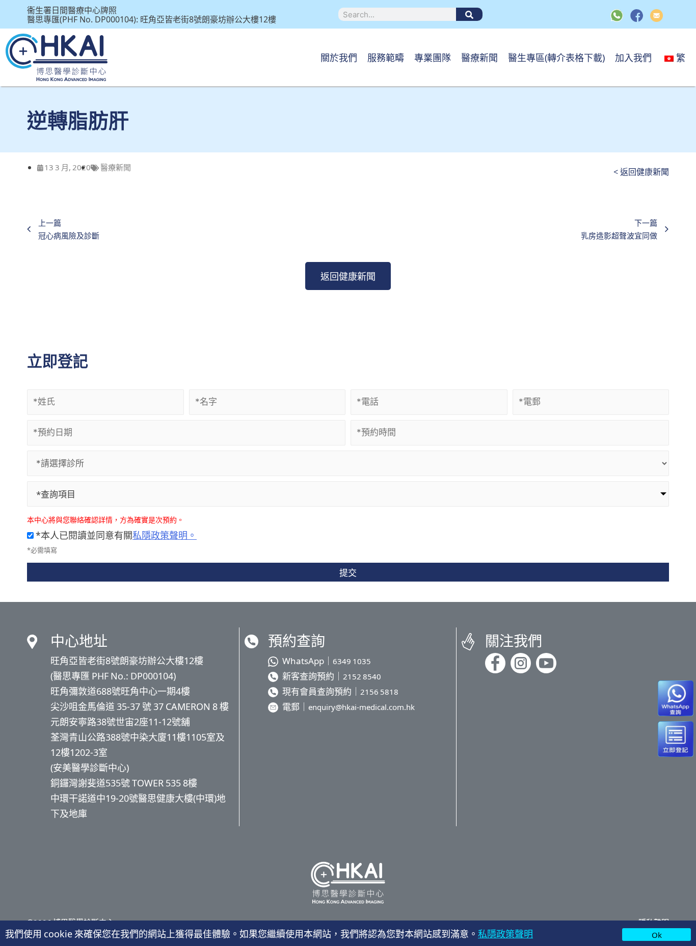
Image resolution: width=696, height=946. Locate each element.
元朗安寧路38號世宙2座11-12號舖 (120, 721)
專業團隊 (432, 57)
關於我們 (338, 57)
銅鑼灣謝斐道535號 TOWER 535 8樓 (123, 782)
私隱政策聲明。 (164, 534)
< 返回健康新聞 (641, 171)
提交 (348, 572)
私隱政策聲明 (505, 933)
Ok (657, 934)
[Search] (469, 14)
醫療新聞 (479, 57)
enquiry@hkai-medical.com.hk (361, 706)
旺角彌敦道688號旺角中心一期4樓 (120, 690)
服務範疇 (385, 57)
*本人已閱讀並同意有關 (115, 534)
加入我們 (633, 57)
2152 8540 (362, 676)
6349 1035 (352, 660)
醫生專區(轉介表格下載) (556, 57)
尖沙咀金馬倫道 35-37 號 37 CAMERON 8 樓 (139, 706)
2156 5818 (379, 691)
